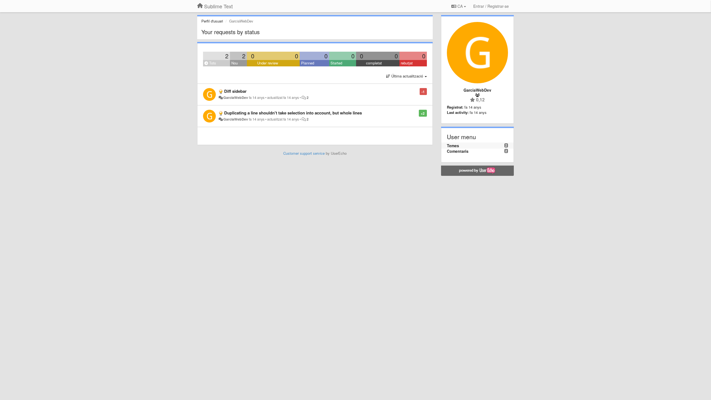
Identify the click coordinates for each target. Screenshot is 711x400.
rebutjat (407, 63)
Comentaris (458, 151)
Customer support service (304, 153)
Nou (234, 63)
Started (336, 63)
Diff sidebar (235, 91)
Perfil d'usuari (212, 21)
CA (460, 6)
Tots (212, 63)
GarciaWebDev (235, 97)
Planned (307, 63)
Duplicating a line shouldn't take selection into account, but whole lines (293, 113)
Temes (453, 145)
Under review (267, 63)
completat (374, 63)
